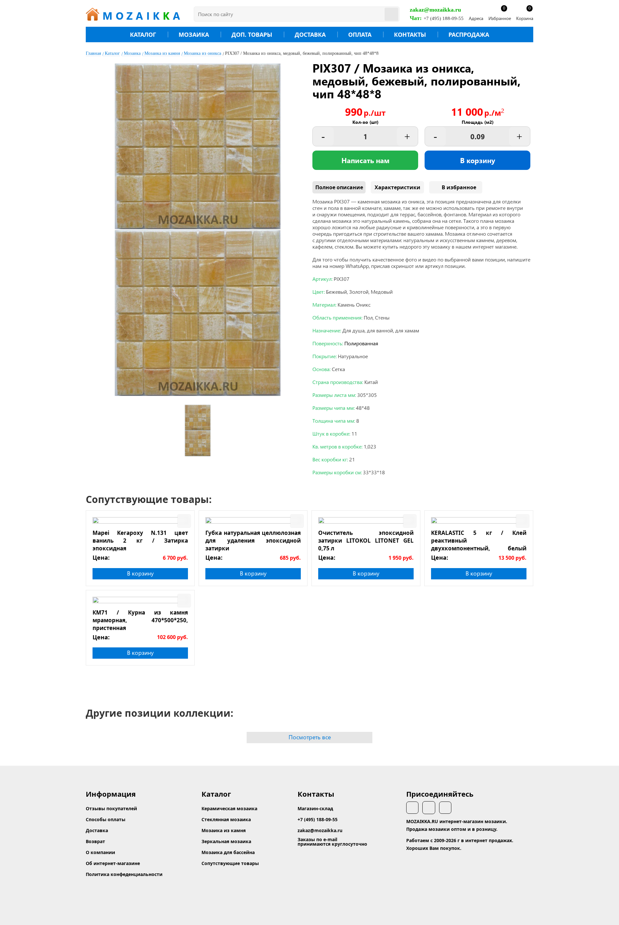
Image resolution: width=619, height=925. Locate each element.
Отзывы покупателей (111, 808)
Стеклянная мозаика (226, 819)
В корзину (477, 160)
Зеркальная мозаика (226, 841)
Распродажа (468, 34)
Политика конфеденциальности (124, 874)
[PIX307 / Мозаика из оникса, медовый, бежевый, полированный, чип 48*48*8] (197, 227)
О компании (100, 852)
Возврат (95, 841)
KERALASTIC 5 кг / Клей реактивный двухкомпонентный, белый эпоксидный (478, 540)
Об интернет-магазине (113, 863)
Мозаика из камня (162, 53)
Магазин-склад (315, 808)
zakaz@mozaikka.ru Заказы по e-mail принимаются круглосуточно (332, 837)
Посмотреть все (310, 737)
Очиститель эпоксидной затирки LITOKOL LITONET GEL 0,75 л (366, 540)
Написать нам (365, 160)
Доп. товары (251, 34)
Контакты (410, 34)
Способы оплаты (105, 819)
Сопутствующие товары (230, 863)
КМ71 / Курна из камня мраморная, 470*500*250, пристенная (140, 620)
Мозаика (194, 34)
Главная (93, 53)
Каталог (143, 34)
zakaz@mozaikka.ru (435, 10)
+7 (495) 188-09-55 (444, 18)
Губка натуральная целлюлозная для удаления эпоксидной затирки (253, 540)
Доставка (310, 34)
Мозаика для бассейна (228, 852)
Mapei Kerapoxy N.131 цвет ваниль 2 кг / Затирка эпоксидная (140, 540)
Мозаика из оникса (202, 53)
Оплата (359, 34)
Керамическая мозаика (229, 808)
